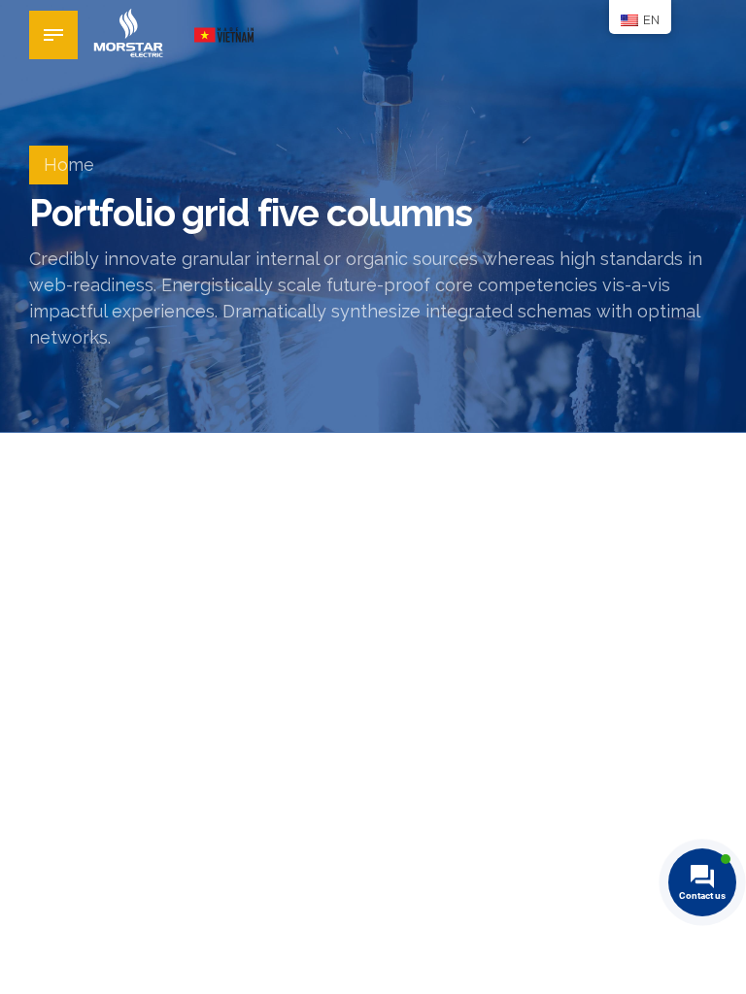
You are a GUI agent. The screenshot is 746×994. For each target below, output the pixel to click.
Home (69, 164)
